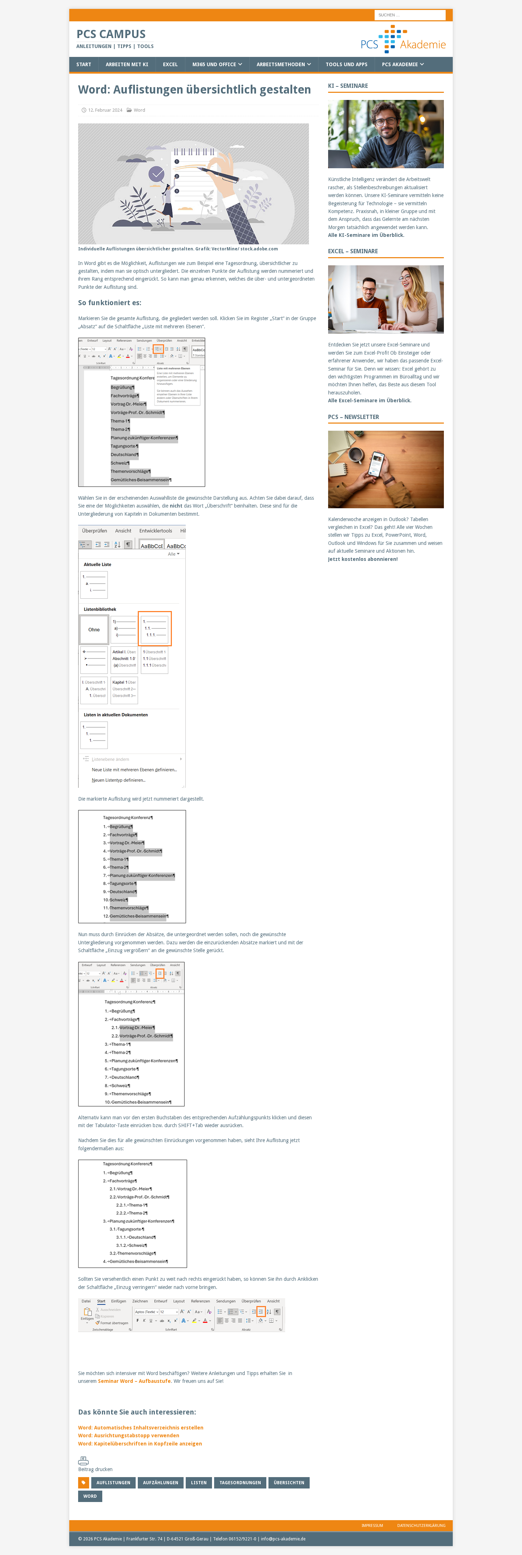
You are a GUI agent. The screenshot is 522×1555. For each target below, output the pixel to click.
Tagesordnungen (240, 1482)
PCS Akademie (400, 64)
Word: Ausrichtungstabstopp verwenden (128, 1435)
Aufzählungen (160, 1482)
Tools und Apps (347, 64)
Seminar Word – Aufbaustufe (134, 1381)
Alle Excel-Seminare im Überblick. (370, 400)
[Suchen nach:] (410, 14)
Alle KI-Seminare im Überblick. (366, 235)
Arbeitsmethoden (281, 64)
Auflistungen (113, 1482)
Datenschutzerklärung (421, 1525)
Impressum (372, 1525)
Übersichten (289, 1482)
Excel (170, 64)
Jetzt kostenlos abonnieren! (363, 559)
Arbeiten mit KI (127, 64)
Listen (199, 1482)
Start (83, 64)
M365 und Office (214, 64)
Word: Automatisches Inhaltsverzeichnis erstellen (140, 1428)
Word (139, 110)
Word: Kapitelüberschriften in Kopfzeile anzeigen (140, 1444)
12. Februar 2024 (105, 110)
